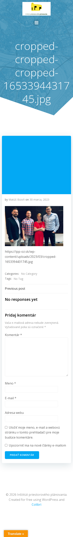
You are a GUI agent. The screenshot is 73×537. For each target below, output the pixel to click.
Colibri (36, 504)
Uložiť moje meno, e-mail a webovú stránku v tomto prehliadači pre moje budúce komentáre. (32, 432)
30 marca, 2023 (39, 199)
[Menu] (36, 22)
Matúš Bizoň (17, 199)
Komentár (13, 335)
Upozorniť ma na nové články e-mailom (37, 445)
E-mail (10, 398)
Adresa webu (14, 413)
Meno (10, 383)
